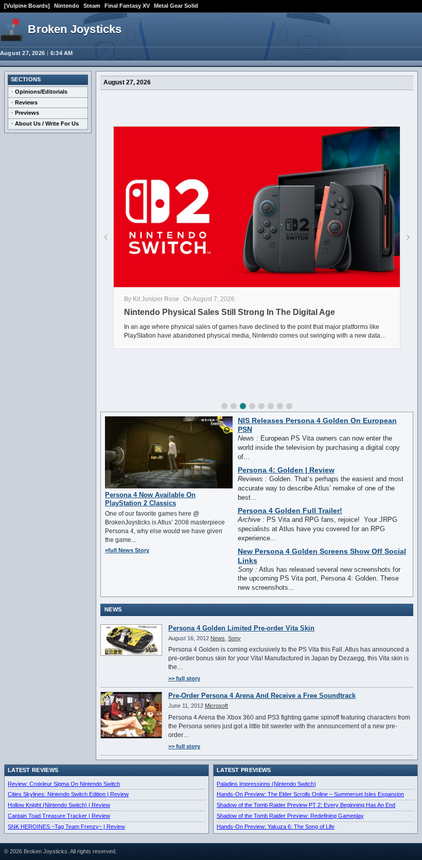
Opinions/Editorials (41, 92)
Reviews (26, 102)
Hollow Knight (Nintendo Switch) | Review (59, 805)
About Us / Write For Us (47, 123)
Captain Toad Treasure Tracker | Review (59, 816)
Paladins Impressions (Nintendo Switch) (266, 784)
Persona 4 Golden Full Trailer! (290, 511)
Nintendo (66, 6)
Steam (91, 6)
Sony (234, 638)
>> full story (184, 678)
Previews (27, 113)
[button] (224, 406)
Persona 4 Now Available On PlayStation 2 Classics (150, 499)
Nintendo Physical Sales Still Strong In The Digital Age (229, 312)
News (217, 638)
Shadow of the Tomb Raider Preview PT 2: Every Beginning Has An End (306, 805)
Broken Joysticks (74, 29)
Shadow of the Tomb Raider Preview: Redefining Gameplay (290, 816)
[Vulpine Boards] (27, 6)
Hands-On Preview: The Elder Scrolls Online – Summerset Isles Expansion (310, 794)
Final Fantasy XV (127, 6)
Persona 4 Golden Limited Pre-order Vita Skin (241, 628)
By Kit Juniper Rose (151, 299)
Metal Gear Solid (176, 6)
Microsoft (216, 706)
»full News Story (127, 550)
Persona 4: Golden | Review (286, 470)
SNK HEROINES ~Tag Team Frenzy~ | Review (66, 826)
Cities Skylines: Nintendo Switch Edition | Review (68, 794)
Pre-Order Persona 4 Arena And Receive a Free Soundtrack (262, 695)
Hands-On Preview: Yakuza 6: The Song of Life (276, 826)
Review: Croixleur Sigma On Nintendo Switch (64, 784)
